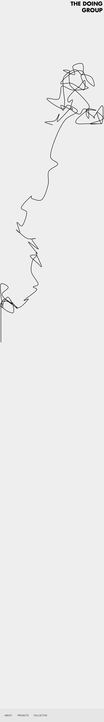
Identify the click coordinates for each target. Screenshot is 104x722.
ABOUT (8, 715)
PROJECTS (23, 715)
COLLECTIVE (40, 715)
